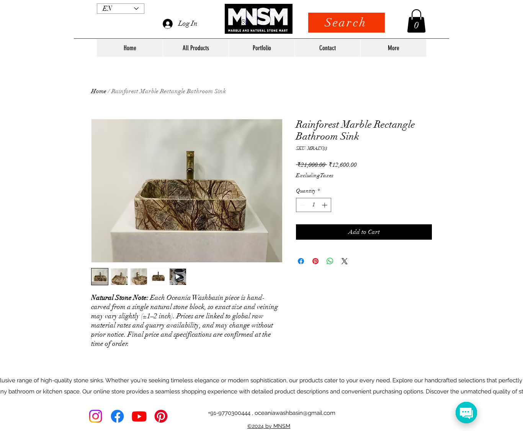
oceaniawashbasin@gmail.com (295, 413)
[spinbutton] (313, 205)
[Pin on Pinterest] (315, 261)
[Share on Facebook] (301, 261)
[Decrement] (302, 205)
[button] (416, 21)
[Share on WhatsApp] (330, 261)
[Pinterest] (161, 416)
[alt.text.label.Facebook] (117, 416)
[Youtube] (139, 416)
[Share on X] (344, 261)
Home (98, 91)
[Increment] (325, 205)
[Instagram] (95, 416)
